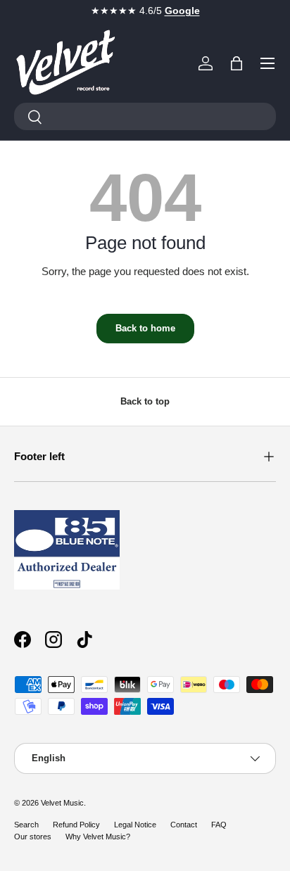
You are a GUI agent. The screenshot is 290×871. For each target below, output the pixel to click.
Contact (183, 824)
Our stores (32, 836)
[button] (236, 63)
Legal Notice (135, 824)
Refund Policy (76, 824)
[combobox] (145, 116)
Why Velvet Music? (97, 836)
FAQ (219, 824)
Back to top (145, 401)
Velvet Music (62, 803)
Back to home (145, 328)
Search (26, 824)
